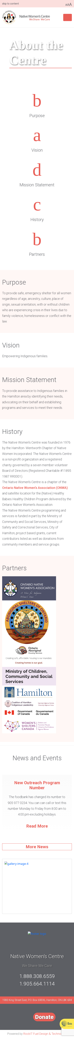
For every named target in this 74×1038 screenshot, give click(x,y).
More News (37, 846)
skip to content (10, 3)
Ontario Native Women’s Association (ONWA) (35, 488)
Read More (37, 826)
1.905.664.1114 (37, 984)
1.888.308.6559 (37, 976)
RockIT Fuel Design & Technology (45, 1033)
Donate (44, 1017)
